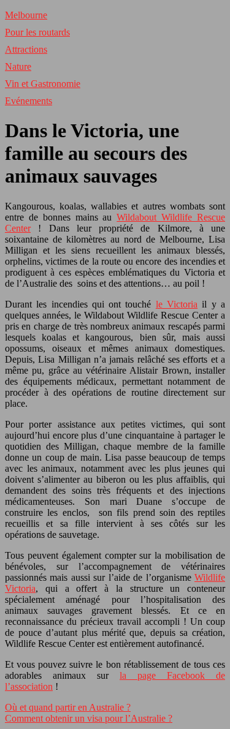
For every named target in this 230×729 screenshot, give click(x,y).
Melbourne (26, 15)
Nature (18, 66)
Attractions (26, 49)
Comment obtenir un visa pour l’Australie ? (88, 718)
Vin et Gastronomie (42, 83)
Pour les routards (37, 32)
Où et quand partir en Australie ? (68, 707)
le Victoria (176, 304)
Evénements (28, 101)
